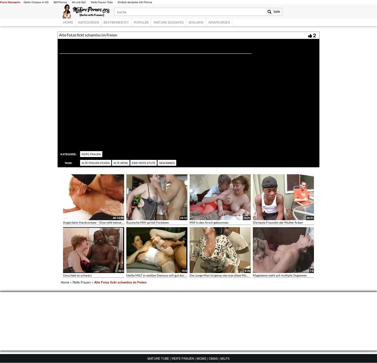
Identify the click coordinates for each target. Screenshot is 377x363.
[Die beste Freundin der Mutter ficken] (283, 197)
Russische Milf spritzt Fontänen (147, 222)
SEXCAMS (196, 22)
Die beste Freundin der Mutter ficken (278, 222)
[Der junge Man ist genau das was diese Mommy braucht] (220, 250)
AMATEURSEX (219, 22)
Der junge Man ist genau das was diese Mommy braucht (227, 275)
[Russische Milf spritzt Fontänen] (156, 197)
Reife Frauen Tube (102, 2)
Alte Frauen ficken (96, 163)
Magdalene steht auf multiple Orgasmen (280, 275)
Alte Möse (120, 163)
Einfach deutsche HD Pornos (135, 2)
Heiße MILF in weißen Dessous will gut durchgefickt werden (166, 275)
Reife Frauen (91, 154)
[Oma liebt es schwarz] (93, 250)
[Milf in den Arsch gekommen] (220, 197)
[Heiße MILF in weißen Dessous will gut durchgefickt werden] (156, 250)
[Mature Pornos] (86, 11)
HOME (68, 22)
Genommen (167, 163)
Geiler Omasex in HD (36, 2)
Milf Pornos (60, 2)
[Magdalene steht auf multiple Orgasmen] (283, 250)
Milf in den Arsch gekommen (209, 222)
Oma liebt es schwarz (77, 275)
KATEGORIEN (88, 22)
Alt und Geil (79, 2)
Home (65, 282)
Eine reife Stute (143, 163)
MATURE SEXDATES (169, 22)
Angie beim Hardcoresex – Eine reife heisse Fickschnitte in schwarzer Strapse (115, 222)
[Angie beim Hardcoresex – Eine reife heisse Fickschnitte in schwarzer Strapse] (93, 197)
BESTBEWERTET (116, 22)
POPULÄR (141, 22)
